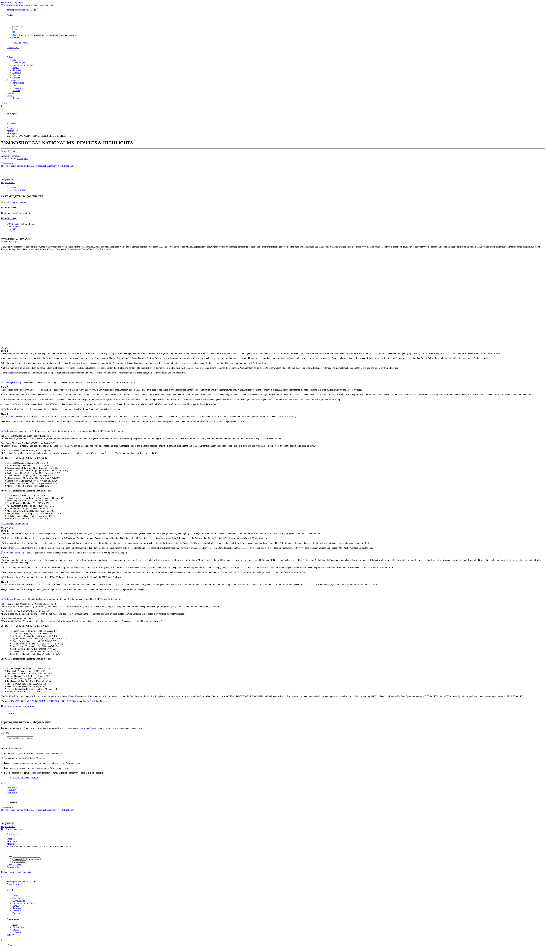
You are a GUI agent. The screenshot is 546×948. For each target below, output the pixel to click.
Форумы (17, 70)
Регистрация (13, 47)
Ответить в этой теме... (12, 748)
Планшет (11, 790)
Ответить (11, 187)
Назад (15, 895)
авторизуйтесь (88, 728)
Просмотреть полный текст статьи (18, 706)
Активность (12, 80)
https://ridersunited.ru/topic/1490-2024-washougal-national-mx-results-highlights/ (37, 166)
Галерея (16, 75)
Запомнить (18, 35)
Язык (9, 856)
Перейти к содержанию (12, 2)
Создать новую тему (16, 190)
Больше (16, 77)
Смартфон (12, 792)
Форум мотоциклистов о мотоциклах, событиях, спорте (28, 5)
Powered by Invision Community (16, 872)
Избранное (18, 88)
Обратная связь (14, 864)
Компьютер (12, 787)
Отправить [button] (12, 802)
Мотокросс (22, 158)
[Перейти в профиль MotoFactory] (8, 151)
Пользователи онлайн (23, 65)
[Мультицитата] (8, 711)
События (17, 72)
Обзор (10, 57)
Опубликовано (15, 213)
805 (14, 229)
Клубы (16, 67)
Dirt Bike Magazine (99, 701)
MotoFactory (14, 156)
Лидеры (16, 60)
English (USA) (19, 862)
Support (10, 93)
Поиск (16, 85)
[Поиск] (2, 109)
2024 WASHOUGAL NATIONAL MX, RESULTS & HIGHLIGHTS (42, 701)
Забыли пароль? (20, 43)
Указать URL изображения (25, 777)
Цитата (10, 713)
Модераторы (19, 62)
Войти (16, 38)
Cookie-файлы (13, 867)
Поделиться (7, 163)
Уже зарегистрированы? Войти (22, 10)
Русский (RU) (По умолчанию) (26, 859)
